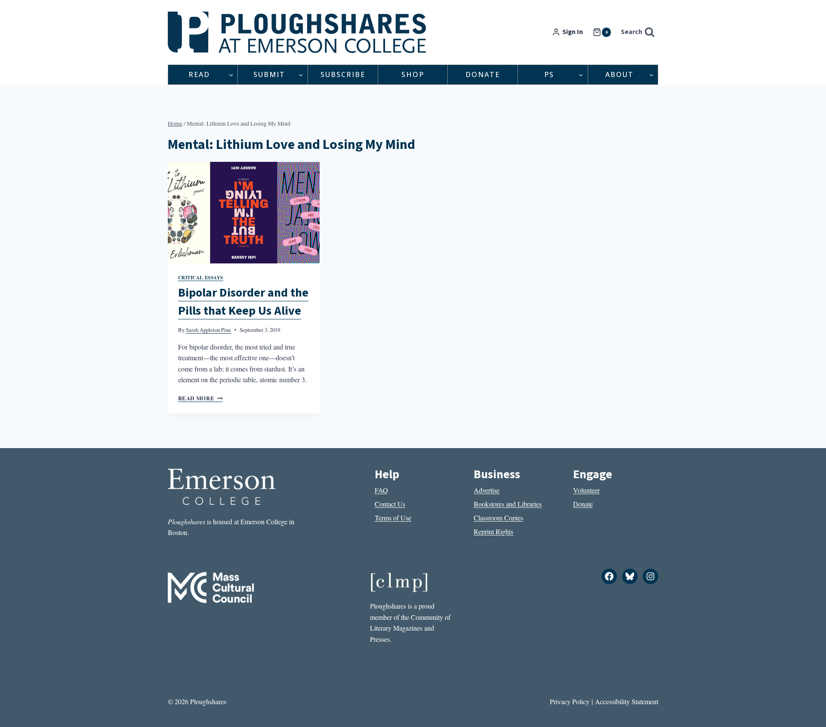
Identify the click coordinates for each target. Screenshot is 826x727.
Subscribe (343, 74)
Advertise (486, 490)
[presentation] (244, 212)
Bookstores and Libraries (508, 503)
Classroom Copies (498, 517)
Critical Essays (200, 277)
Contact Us (390, 503)
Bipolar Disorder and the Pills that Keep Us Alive (243, 301)
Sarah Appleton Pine (208, 330)
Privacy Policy (569, 701)
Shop (412, 74)
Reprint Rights (493, 531)
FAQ (381, 490)
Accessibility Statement (626, 701)
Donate (482, 74)
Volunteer (586, 490)
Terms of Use (393, 517)
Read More (200, 398)
